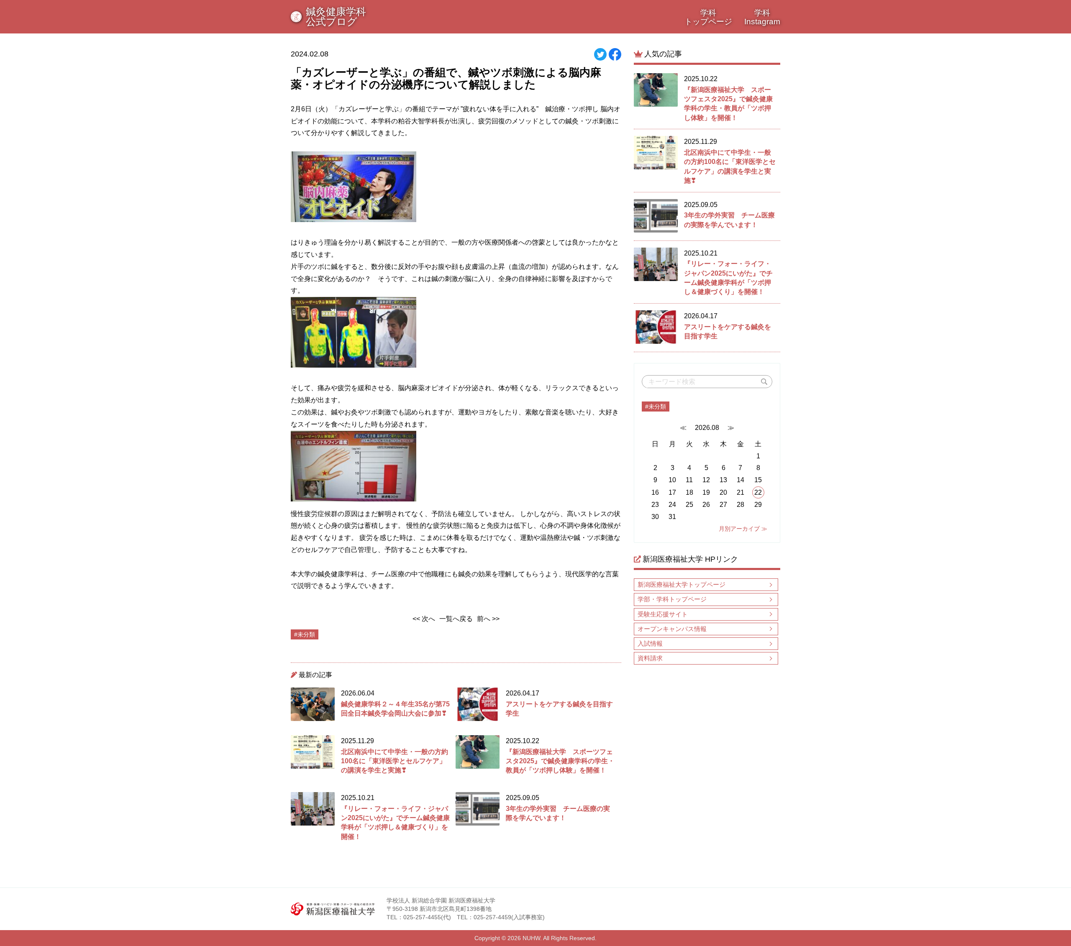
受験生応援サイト (663, 614)
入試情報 (650, 643)
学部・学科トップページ (672, 599)
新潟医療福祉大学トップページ (681, 584)
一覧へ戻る (456, 618)
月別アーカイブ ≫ (743, 528)
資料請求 (650, 658)
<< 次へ (424, 618)
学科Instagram (762, 17)
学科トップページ (708, 17)
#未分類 (655, 406)
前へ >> (488, 618)
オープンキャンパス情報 (672, 628)
